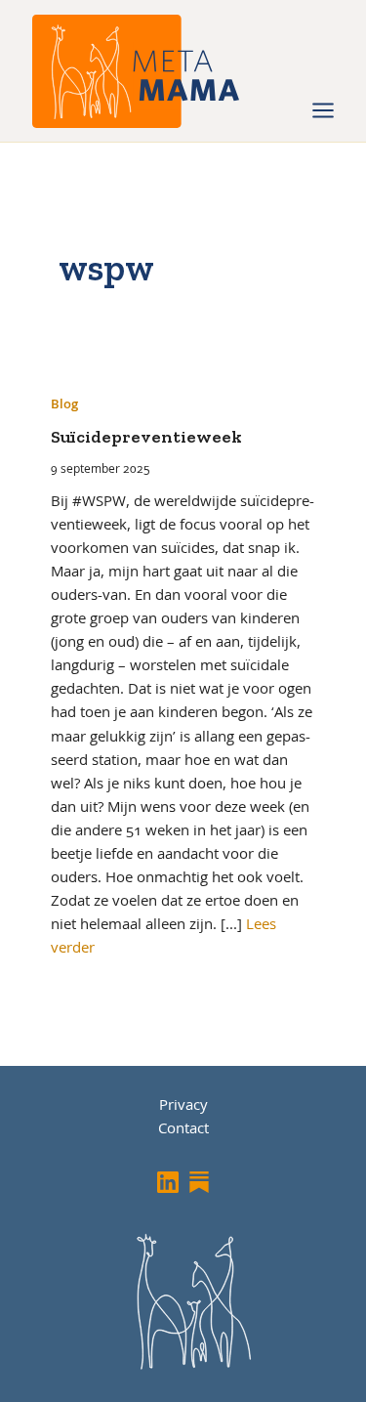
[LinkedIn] (168, 1182)
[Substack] (199, 1182)
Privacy (183, 1104)
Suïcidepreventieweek (146, 436)
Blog (64, 403)
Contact (183, 1127)
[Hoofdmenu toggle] (323, 110)
